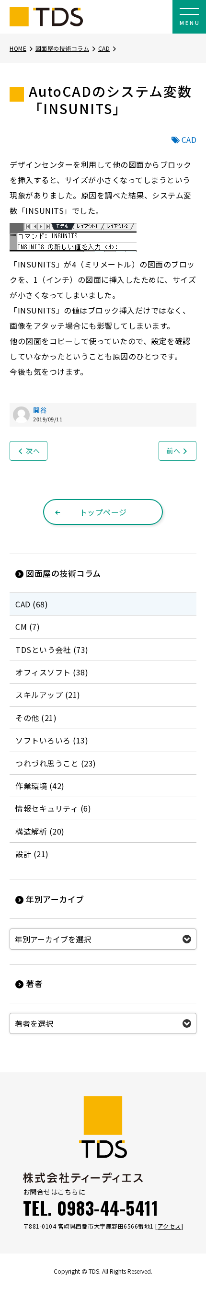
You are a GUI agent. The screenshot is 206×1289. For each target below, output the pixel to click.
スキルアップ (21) (47, 694)
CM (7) (27, 626)
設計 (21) (32, 853)
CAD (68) (31, 604)
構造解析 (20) (40, 831)
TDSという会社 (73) (52, 649)
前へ (173, 450)
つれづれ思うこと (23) (55, 763)
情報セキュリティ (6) (53, 808)
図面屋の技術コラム (62, 48)
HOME (18, 48)
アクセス (169, 1226)
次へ (33, 450)
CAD (104, 48)
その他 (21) (36, 717)
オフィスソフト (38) (51, 672)
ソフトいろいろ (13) (51, 740)
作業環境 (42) (40, 785)
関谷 (40, 410)
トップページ (103, 512)
